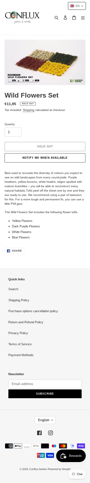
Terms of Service (20, 344)
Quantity (10, 124)
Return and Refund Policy (25, 322)
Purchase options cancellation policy (33, 311)
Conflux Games (38, 469)
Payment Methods (20, 355)
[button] (77, 5)
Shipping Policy (18, 300)
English (43, 420)
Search (13, 289)
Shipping (28, 110)
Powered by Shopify (59, 469)
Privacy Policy (18, 333)
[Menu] (82, 17)
